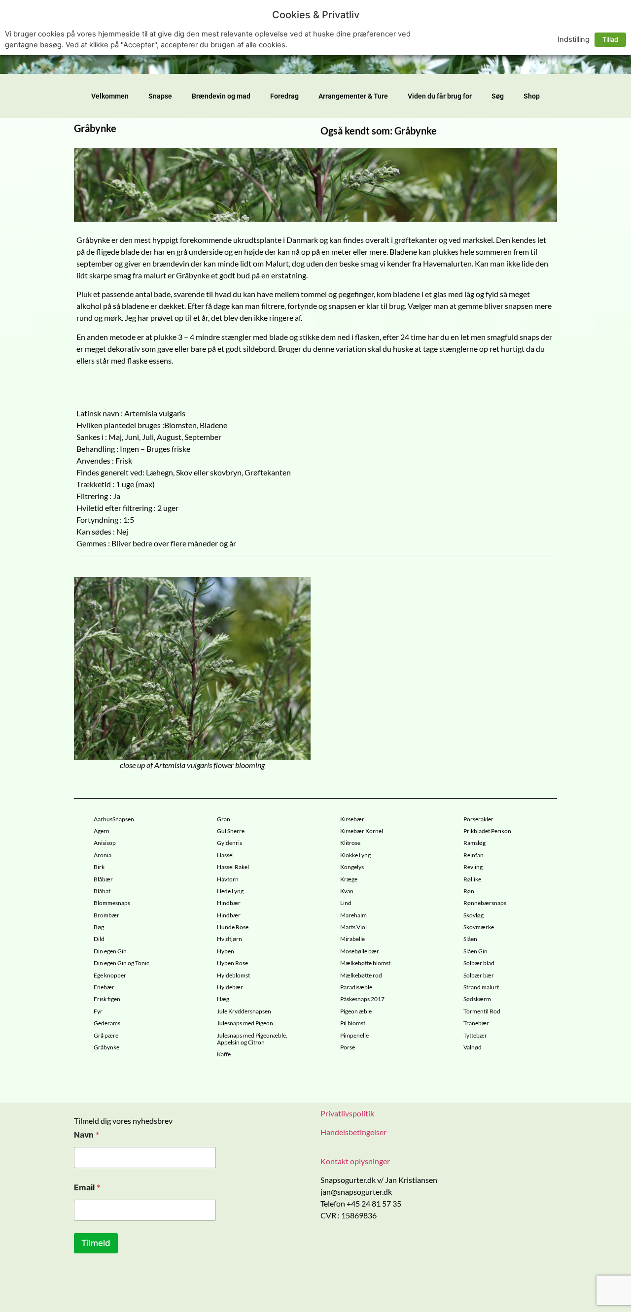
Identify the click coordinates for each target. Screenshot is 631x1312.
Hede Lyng (230, 891)
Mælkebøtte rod (361, 975)
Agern (101, 831)
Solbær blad (478, 963)
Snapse (160, 96)
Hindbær (229, 903)
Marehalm (353, 915)
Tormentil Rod (481, 1011)
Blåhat (102, 891)
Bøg (99, 927)
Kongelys (352, 867)
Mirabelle (352, 939)
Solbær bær (478, 975)
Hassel (225, 855)
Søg (497, 96)
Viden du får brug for (440, 96)
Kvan (346, 891)
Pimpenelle (354, 1035)
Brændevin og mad (221, 96)
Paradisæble (356, 987)
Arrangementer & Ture (353, 96)
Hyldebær (230, 987)
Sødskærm (477, 999)
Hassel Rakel (233, 867)
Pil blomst (352, 1023)
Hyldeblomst (233, 975)
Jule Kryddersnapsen (244, 1011)
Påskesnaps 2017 (362, 999)
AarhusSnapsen (114, 819)
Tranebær (476, 1023)
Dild (99, 939)
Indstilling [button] (574, 39)
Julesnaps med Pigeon (245, 1023)
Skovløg (473, 915)
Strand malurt (481, 987)
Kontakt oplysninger (355, 1161)
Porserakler (478, 819)
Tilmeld (95, 1243)
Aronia (102, 855)
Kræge (348, 879)
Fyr (98, 1011)
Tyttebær (475, 1035)
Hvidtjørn (229, 939)
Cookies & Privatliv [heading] (315, 15)
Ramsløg (474, 843)
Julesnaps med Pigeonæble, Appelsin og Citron (252, 1039)
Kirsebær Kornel (361, 831)
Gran (223, 819)
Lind (345, 903)
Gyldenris (229, 843)
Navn (87, 1135)
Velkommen (110, 96)
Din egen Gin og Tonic (121, 963)
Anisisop (105, 843)
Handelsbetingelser (353, 1132)
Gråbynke (106, 1047)
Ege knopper (110, 975)
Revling (473, 867)
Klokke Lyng (355, 855)
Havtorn (228, 879)
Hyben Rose (232, 963)
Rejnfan (473, 855)
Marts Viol (353, 927)
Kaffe (224, 1054)
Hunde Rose (232, 927)
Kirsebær (352, 819)
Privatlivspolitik (347, 1113)
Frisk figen (107, 999)
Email (87, 1187)
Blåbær (103, 879)
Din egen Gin (110, 951)
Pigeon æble (356, 1011)
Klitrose (350, 843)
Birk (99, 867)
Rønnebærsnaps (484, 903)
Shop (532, 96)
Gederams (107, 1023)
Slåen (470, 939)
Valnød (472, 1047)
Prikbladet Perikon (487, 831)
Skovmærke (478, 927)
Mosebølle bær (359, 951)
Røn (468, 891)
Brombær (106, 915)
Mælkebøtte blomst (365, 963)
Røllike (472, 879)
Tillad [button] (610, 39)
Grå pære (106, 1035)
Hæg (223, 999)
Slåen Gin (475, 951)
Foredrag (284, 96)
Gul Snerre (231, 831)
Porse (347, 1047)
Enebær (104, 987)
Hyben (225, 951)
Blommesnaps (112, 903)
